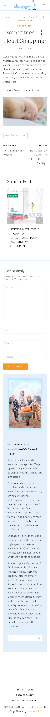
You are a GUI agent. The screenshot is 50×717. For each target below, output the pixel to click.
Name (8, 330)
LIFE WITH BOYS (25, 26)
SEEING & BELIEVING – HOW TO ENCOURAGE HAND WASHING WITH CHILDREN (25, 238)
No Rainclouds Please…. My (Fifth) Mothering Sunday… (37, 155)
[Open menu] (44, 5)
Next (39, 220)
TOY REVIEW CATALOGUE (25, 700)
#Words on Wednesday (15, 135)
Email (8, 343)
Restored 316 (34, 711)
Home (20, 690)
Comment (10, 287)
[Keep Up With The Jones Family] (25, 5)
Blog (30, 690)
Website (8, 356)
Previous (10, 220)
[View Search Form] (5, 5)
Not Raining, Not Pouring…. (12, 150)
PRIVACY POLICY (25, 695)
